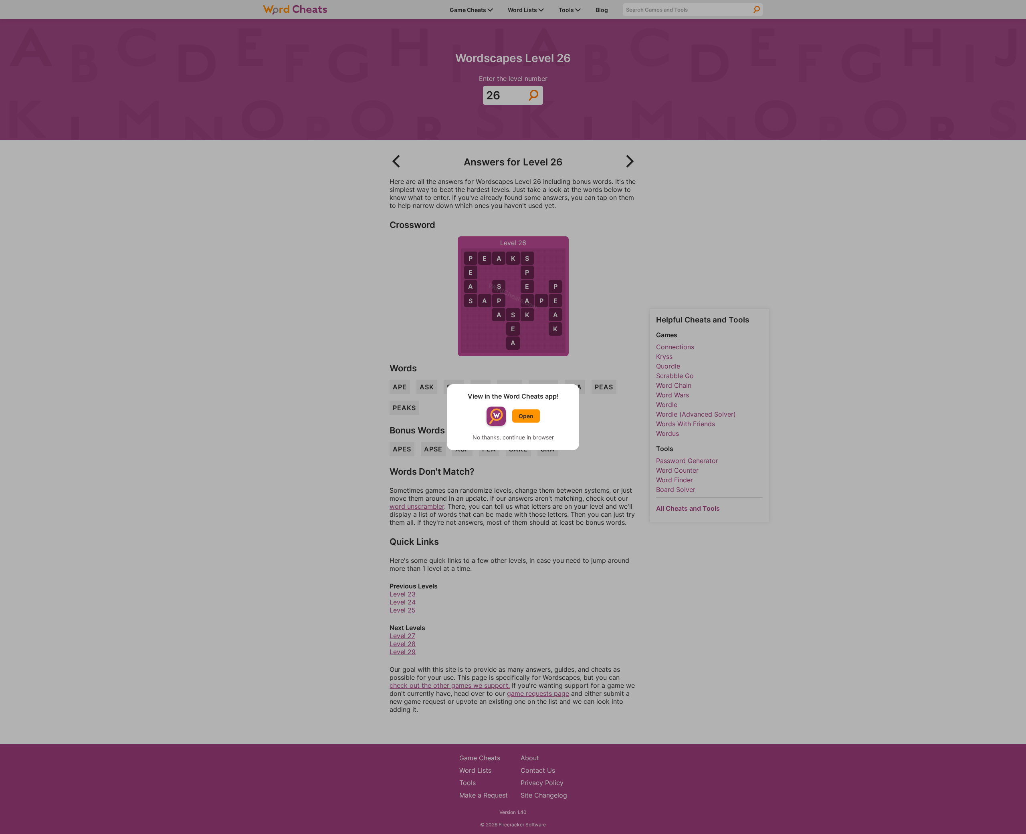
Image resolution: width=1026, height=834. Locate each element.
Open (526, 416)
